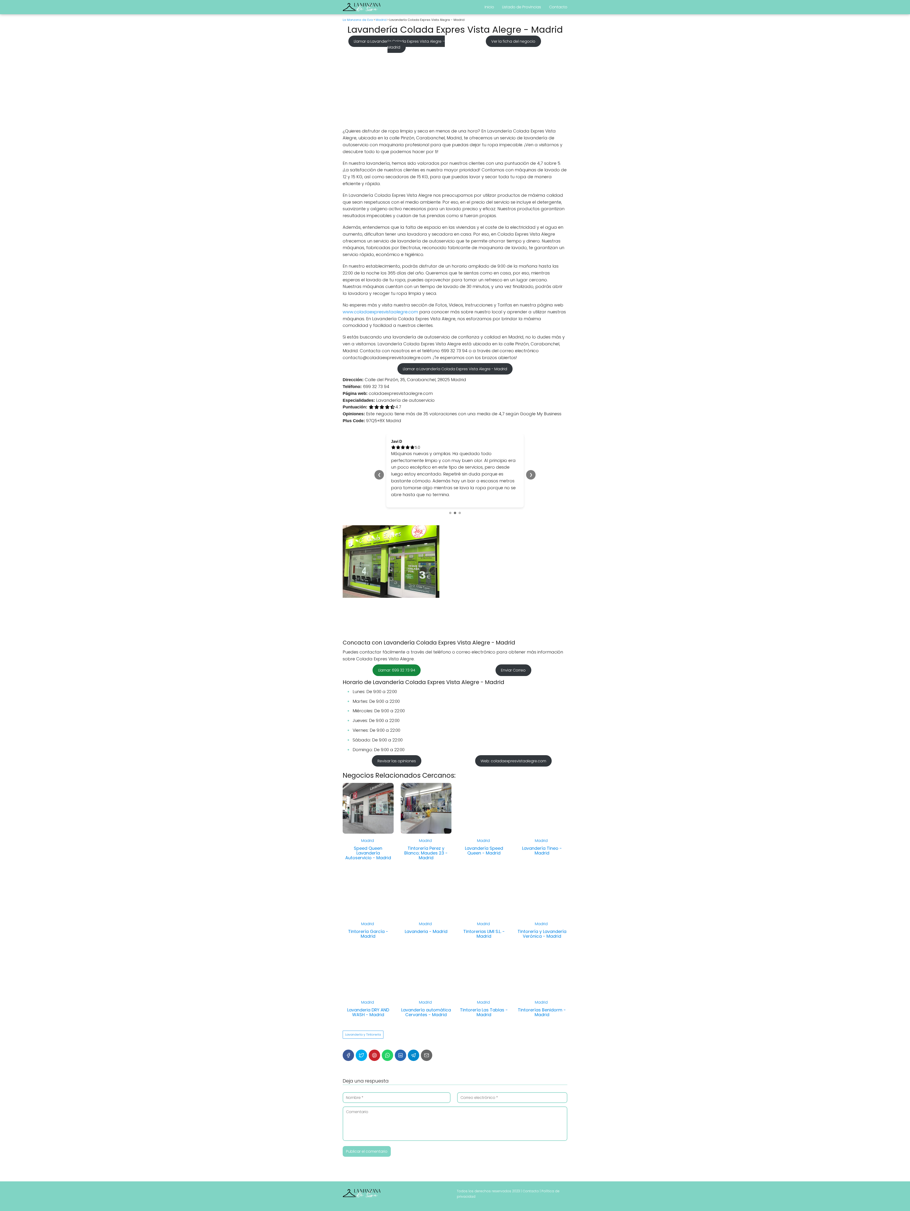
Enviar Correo (513, 650)
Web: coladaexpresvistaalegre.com (513, 740)
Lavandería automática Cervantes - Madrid (426, 992)
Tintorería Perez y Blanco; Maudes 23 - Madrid (426, 832)
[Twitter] (361, 1034)
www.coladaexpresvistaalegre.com (380, 312)
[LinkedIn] (400, 1034)
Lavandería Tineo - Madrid (542, 830)
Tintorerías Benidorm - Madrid (542, 992)
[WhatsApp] (387, 1034)
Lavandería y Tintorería (363, 1014)
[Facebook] (348, 1034)
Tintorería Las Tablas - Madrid (484, 992)
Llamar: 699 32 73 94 (396, 650)
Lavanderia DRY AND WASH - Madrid (368, 992)
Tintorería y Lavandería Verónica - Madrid (542, 913)
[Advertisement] (455, 89)
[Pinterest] (374, 1034)
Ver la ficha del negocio (513, 41)
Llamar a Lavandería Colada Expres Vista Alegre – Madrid (399, 44)
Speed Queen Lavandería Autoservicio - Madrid (368, 832)
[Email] (426, 1034)
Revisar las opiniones (397, 740)
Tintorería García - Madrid (368, 913)
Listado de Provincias (521, 7)
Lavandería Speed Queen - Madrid (484, 830)
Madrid (367, 820)
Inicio (489, 7)
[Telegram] (413, 1034)
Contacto (558, 7)
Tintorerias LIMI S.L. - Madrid (484, 913)
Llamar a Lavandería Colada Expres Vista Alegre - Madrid (455, 368)
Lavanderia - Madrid (426, 911)
